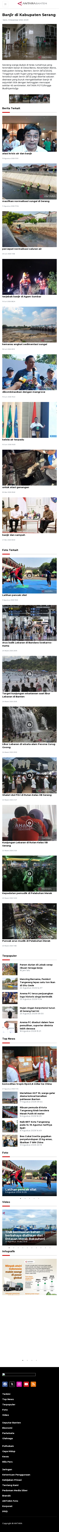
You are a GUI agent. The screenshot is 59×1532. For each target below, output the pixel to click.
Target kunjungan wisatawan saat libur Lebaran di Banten (26, 695)
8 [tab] (40, 1247)
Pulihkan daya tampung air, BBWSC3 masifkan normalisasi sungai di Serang (25, 200)
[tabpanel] (29, 1178)
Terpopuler (9, 955)
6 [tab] (31, 1247)
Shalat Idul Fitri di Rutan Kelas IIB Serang (27, 795)
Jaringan (7, 1469)
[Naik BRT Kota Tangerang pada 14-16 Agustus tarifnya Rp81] (10, 1126)
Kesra (5, 1456)
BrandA (6, 1495)
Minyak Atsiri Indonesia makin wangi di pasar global (28, 1349)
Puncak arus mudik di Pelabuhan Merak (26, 940)
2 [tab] (24, 1198)
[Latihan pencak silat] (29, 575)
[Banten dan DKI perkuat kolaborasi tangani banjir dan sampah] (29, 515)
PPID (5, 1511)
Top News (8, 1038)
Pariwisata (8, 1433)
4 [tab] (34, 1198)
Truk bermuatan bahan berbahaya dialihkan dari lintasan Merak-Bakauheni (25, 1235)
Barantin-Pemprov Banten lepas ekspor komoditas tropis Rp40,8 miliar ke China (27, 1082)
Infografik (8, 1251)
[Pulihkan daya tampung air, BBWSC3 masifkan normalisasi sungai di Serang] (29, 181)
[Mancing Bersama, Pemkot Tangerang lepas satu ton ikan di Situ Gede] (10, 983)
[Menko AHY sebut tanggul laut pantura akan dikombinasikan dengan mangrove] (29, 372)
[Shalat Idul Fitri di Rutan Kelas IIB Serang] (29, 775)
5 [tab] (38, 1198)
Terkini (6, 1394)
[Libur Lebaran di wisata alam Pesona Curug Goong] (29, 724)
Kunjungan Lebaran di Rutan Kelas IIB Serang (25, 844)
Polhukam (8, 1446)
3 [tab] (29, 1198)
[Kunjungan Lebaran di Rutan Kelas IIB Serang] (29, 822)
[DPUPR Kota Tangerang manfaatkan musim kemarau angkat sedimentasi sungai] (29, 324)
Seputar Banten (11, 1422)
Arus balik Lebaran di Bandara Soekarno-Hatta (27, 644)
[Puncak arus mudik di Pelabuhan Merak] (29, 921)
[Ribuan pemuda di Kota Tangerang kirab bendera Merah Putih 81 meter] (10, 1111)
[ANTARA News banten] (32, 4)
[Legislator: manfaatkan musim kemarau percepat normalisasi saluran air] (29, 229)
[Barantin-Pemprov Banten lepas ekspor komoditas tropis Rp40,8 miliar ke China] (29, 1064)
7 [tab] (36, 1247)
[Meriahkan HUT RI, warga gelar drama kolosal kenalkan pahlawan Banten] (10, 1097)
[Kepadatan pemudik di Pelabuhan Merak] (29, 873)
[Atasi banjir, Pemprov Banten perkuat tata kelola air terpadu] (29, 419)
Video (6, 1202)
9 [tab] (45, 1247)
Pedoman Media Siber (15, 1490)
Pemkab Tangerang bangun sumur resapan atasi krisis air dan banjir (29, 152)
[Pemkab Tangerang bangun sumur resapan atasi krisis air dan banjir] (29, 133)
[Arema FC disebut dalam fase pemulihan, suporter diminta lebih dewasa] (10, 1026)
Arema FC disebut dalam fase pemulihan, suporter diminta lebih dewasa (37, 1025)
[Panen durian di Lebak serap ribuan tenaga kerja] (10, 969)
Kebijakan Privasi (12, 1480)
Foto (5, 1152)
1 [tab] (20, 1198)
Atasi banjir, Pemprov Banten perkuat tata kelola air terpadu (28, 438)
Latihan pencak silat (14, 595)
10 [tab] (49, 1247)
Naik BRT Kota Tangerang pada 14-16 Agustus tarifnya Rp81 (36, 1125)
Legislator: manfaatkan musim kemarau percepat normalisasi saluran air (26, 247)
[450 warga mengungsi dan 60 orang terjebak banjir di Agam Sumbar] (29, 276)
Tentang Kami (10, 1485)
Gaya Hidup (8, 1451)
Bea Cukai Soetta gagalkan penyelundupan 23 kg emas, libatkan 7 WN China (36, 1139)
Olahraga (7, 1438)
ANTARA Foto (10, 1501)
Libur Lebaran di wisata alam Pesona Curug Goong (28, 746)
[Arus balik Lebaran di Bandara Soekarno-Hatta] (29, 623)
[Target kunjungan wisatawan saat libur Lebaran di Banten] (29, 673)
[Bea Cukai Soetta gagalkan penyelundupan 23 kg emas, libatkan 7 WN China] (10, 1140)
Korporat (7, 1506)
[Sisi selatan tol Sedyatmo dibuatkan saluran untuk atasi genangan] (29, 467)
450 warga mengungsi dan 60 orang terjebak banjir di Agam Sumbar (24, 295)
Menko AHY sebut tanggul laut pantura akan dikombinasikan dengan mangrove (29, 390)
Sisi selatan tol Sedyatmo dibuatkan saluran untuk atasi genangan (29, 486)
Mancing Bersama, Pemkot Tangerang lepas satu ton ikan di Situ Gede (37, 982)
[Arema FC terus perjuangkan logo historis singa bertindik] (10, 998)
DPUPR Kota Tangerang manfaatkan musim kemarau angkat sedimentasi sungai (29, 343)
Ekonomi (7, 1428)
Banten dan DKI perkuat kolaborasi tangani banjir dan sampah (28, 533)
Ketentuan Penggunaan (16, 1474)
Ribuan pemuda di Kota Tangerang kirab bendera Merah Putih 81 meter (34, 1110)
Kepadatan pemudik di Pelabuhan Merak (27, 893)
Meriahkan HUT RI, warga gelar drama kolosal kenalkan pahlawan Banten (37, 1096)
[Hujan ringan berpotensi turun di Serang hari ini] (10, 1012)
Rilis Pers (7, 1461)
